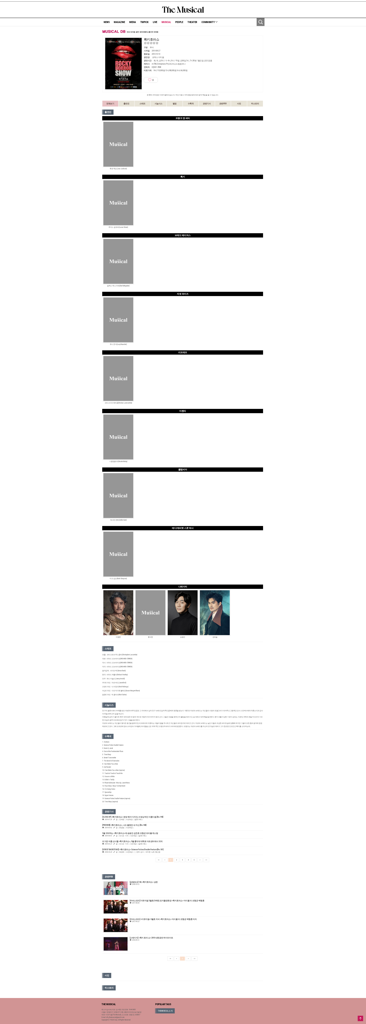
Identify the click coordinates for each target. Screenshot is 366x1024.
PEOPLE (179, 22)
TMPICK (144, 22)
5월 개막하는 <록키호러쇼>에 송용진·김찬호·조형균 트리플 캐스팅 (130, 833)
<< (158, 860)
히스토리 (255, 103)
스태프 (142, 103)
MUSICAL (166, 22)
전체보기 (110, 103)
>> (206, 860)
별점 (175, 103)
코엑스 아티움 (158, 57)
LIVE (155, 22)
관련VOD (223, 103)
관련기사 (207, 103)
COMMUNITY (208, 22)
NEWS (107, 22)
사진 (239, 103)
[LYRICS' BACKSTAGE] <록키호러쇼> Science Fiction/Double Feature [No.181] (133, 849)
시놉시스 (158, 103)
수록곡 (191, 103)
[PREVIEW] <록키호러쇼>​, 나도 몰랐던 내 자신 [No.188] (124, 825)
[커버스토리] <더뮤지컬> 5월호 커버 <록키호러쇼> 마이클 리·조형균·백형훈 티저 (163, 919)
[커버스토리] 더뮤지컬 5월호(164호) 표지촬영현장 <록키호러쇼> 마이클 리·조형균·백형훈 (167, 900)
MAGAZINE (119, 22)
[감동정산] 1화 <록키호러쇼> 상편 (144, 882)
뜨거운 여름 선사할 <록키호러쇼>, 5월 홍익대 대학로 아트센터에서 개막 (132, 841)
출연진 (126, 103)
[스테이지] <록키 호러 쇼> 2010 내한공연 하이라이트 (151, 938)
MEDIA (132, 22)
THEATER (192, 22)
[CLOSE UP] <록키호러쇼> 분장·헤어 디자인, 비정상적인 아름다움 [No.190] (132, 817)
